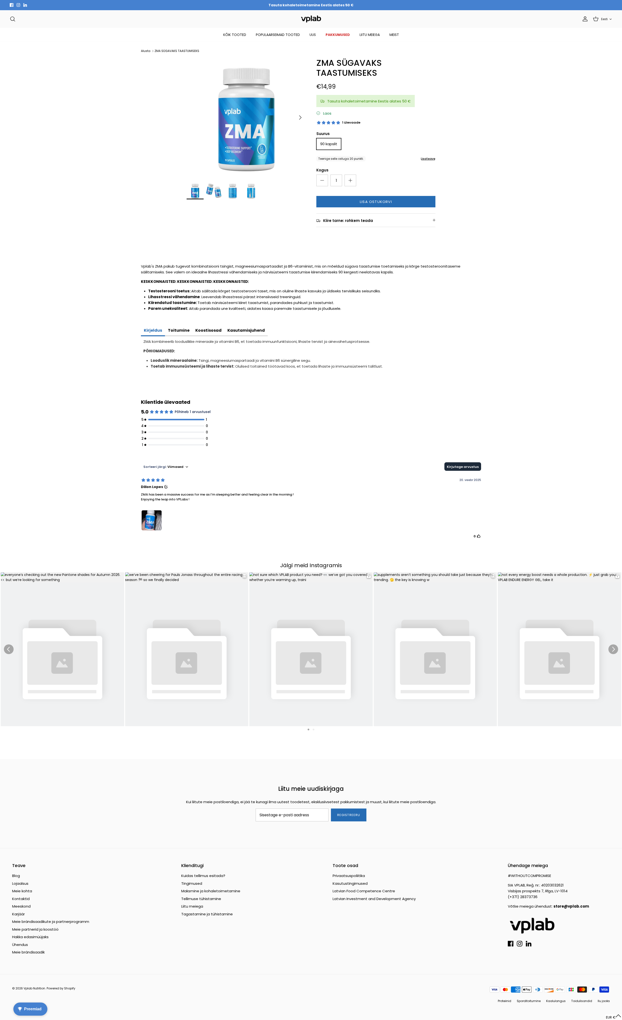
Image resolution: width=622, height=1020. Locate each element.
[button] (613, 1017)
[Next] (300, 117)
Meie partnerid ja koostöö (35, 929)
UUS (313, 34)
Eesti (604, 19)
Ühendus (20, 944)
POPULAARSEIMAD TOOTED (278, 34)
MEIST (394, 34)
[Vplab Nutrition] (311, 19)
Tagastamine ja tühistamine (207, 914)
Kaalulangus (556, 1001)
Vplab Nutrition (34, 988)
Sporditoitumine (529, 1001)
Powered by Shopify (61, 988)
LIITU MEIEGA (370, 34)
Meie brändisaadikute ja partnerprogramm (50, 921)
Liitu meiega (192, 906)
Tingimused (191, 883)
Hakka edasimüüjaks (30, 936)
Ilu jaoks (604, 1001)
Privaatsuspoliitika (349, 875)
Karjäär (18, 914)
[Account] (584, 19)
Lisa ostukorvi (376, 201)
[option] (246, 117)
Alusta (145, 51)
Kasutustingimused (350, 883)
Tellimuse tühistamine (201, 898)
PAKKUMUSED (338, 34)
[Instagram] (18, 5)
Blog (16, 875)
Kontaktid (21, 898)
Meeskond (21, 906)
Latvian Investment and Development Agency (374, 898)
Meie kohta (22, 891)
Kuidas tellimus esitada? (203, 875)
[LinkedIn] (25, 5)
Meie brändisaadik (28, 952)
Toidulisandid (581, 1001)
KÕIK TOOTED (234, 34)
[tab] (153, 331)
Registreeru (348, 815)
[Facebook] (11, 5)
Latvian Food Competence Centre (364, 891)
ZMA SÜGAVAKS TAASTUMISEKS (177, 51)
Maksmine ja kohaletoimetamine (210, 891)
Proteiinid (504, 1001)
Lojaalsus (20, 883)
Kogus (322, 170)
